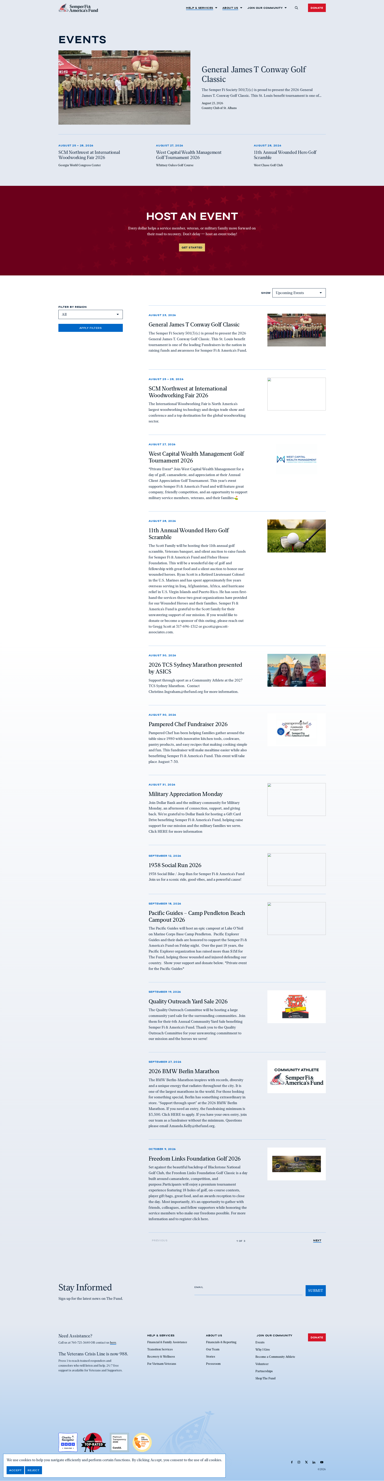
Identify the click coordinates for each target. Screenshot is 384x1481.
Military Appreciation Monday (186, 794)
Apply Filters (90, 327)
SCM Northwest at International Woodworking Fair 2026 (188, 392)
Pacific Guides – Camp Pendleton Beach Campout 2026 (197, 916)
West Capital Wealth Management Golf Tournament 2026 (196, 457)
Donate (317, 7)
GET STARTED (192, 247)
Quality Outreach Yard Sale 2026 (188, 1001)
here (113, 1343)
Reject (33, 1470)
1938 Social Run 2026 (175, 865)
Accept (15, 1470)
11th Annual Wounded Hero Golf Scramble (189, 534)
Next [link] (317, 1240)
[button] (296, 8)
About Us (230, 7)
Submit (315, 1290)
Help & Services (199, 7)
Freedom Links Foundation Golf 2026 (195, 1158)
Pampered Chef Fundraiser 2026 (188, 724)
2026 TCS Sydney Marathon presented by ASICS (195, 668)
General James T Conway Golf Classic (194, 324)
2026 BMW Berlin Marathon (184, 1071)
